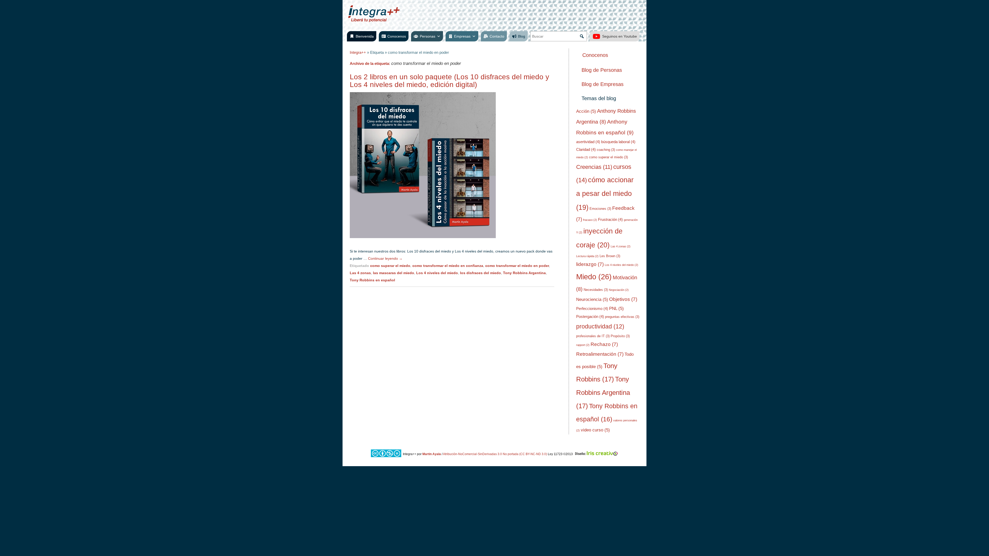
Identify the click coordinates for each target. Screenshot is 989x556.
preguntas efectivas (622, 317)
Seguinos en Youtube (619, 36)
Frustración (610, 219)
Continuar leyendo (385, 258)
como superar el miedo (390, 266)
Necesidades (596, 290)
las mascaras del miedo (393, 273)
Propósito (620, 336)
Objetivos (623, 299)
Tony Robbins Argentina (524, 273)
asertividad (588, 142)
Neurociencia (592, 299)
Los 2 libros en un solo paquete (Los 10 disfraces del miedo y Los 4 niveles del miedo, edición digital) (449, 81)
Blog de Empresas (603, 84)
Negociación (619, 289)
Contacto (497, 36)
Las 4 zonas (360, 273)
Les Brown (610, 256)
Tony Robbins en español (372, 280)
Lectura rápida (587, 256)
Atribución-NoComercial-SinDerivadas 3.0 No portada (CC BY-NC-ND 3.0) (495, 454)
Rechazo (604, 344)
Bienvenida (365, 36)
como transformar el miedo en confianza (447, 266)
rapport (583, 344)
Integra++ (358, 52)
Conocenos (396, 36)
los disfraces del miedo (480, 273)
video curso (595, 430)
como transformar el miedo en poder (517, 266)
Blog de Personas (602, 70)
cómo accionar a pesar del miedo (605, 193)
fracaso (590, 219)
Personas (427, 36)
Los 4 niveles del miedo (437, 273)
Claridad (586, 149)
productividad (600, 326)
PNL (616, 308)
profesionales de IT (593, 336)
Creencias (594, 167)
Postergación (590, 316)
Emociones (600, 209)
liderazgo (590, 264)
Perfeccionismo (592, 308)
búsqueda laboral (618, 142)
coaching (606, 150)
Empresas (462, 36)
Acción (586, 111)
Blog (521, 36)
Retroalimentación (600, 354)
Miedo (594, 276)
